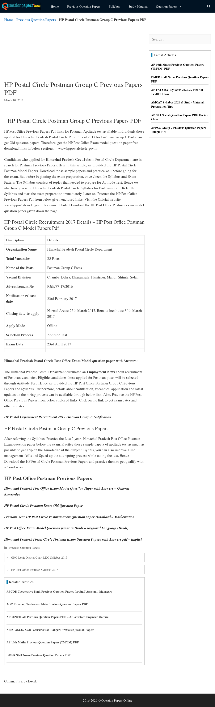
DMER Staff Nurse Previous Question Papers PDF (39, 655)
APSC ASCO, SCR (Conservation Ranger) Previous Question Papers (50, 629)
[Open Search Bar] (209, 6)
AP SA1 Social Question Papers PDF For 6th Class (179, 117)
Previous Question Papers (84, 6)
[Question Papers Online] (23, 6)
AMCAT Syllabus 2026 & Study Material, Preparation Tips (178, 104)
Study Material (138, 6)
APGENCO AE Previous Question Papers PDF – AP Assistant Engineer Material (58, 617)
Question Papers (166, 6)
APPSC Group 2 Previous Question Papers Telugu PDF (178, 129)
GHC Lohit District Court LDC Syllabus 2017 (39, 557)
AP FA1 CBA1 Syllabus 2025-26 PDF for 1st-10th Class (177, 92)
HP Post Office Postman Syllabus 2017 (34, 570)
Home (55, 6)
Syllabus (114, 6)
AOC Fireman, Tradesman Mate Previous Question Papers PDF (47, 604)
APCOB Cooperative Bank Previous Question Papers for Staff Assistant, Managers (59, 591)
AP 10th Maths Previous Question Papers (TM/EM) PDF (43, 642)
